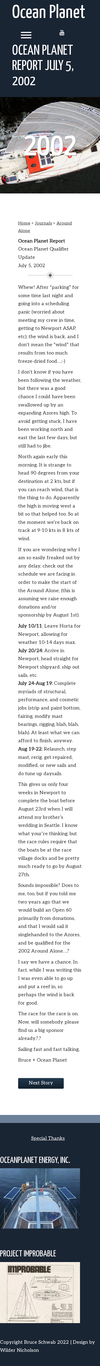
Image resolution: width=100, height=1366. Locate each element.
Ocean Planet (48, 13)
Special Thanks (48, 1138)
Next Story (41, 1083)
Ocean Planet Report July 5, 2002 (43, 66)
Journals (43, 223)
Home (24, 223)
